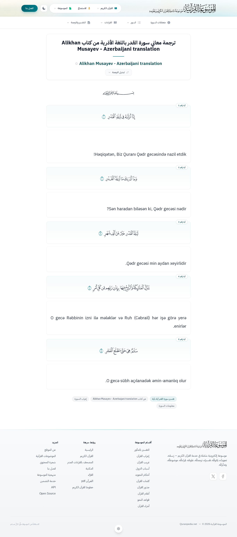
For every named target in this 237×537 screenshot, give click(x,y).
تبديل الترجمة (118, 72)
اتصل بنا (29, 8)
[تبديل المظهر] (43, 8)
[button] (134, 22)
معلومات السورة (166, 406)
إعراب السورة (80, 399)
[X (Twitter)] (213, 476)
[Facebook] (223, 476)
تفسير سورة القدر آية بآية (163, 399)
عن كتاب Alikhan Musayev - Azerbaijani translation (119, 399)
